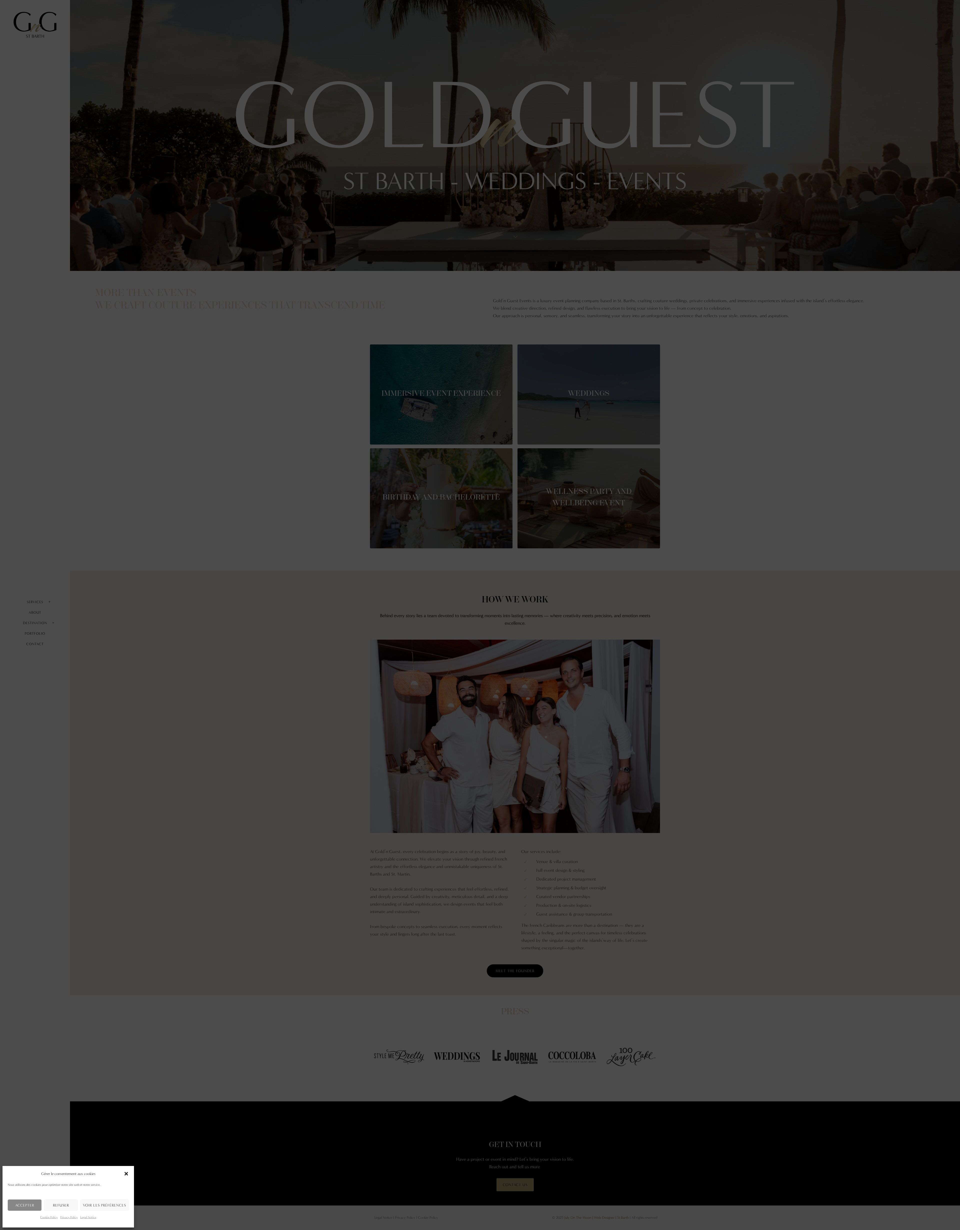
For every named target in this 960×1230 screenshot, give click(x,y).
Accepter (24, 1205)
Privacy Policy (69, 1217)
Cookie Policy (49, 1217)
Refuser (61, 1205)
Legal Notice (88, 1217)
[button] (126, 1173)
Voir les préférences (104, 1205)
